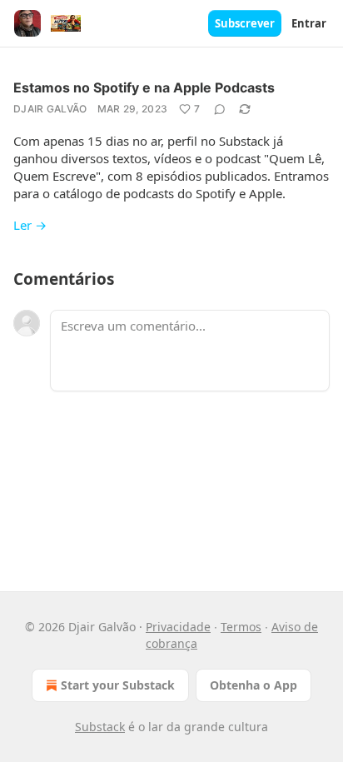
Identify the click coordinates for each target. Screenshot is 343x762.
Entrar (308, 23)
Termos (241, 627)
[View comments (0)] (220, 109)
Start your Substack (118, 685)
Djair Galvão (50, 108)
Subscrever (245, 23)
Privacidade (178, 627)
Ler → (30, 225)
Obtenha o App (253, 685)
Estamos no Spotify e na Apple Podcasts (144, 87)
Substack (100, 727)
